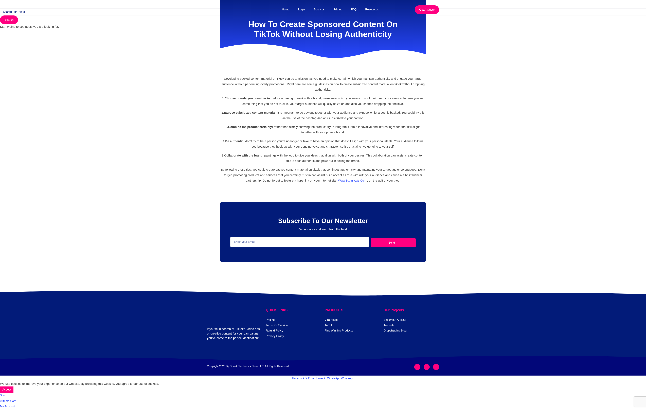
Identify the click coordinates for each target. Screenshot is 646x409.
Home (285, 9)
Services (319, 9)
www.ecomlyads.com (352, 180)
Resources (372, 9)
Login (301, 9)
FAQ (353, 9)
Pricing (337, 9)
